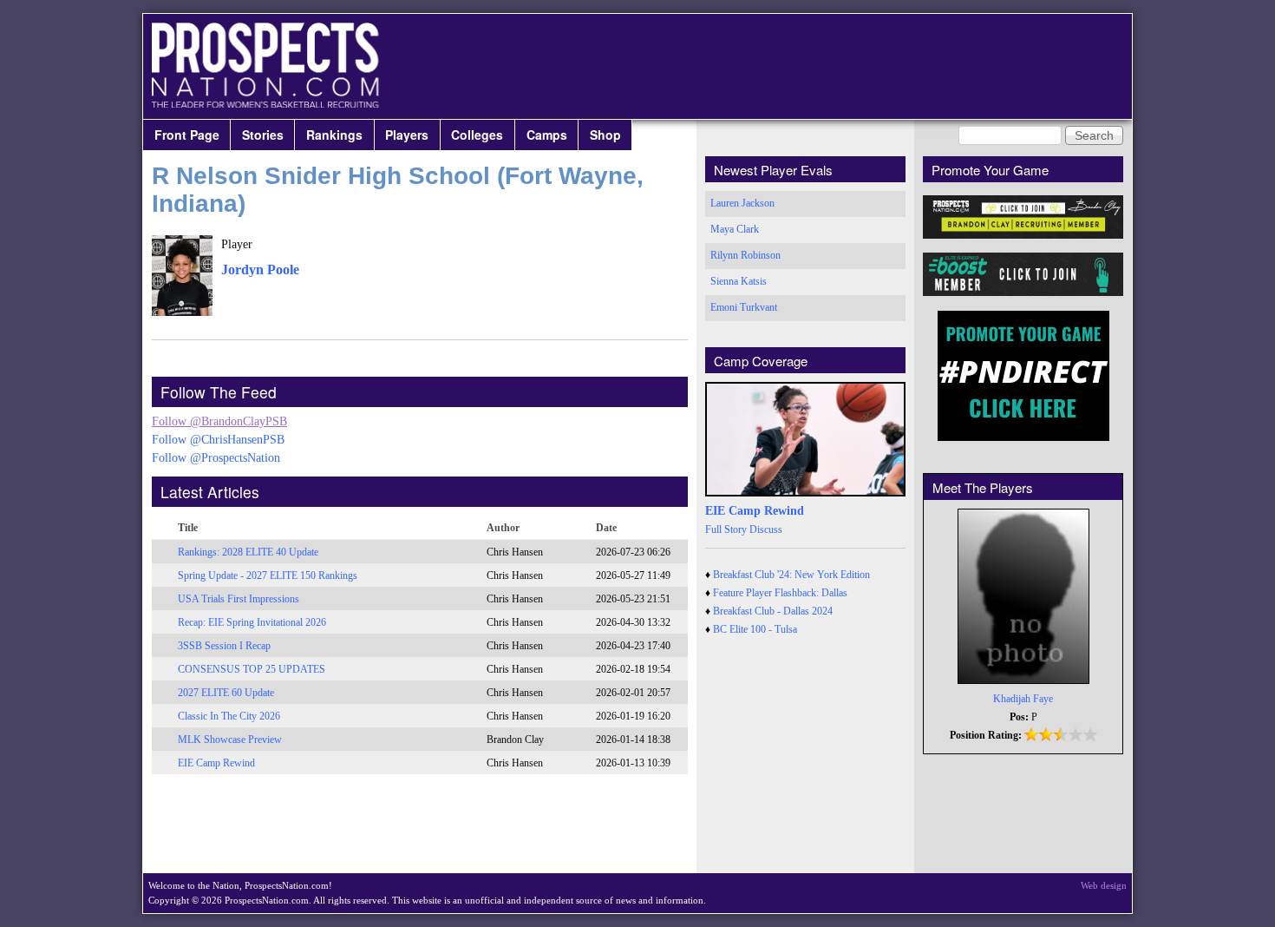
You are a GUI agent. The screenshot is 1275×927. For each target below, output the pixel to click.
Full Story (726, 529)
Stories (263, 134)
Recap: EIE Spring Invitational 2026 (252, 622)
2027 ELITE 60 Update (226, 693)
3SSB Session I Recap (224, 646)
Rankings (334, 134)
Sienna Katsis (738, 281)
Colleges (477, 134)
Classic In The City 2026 (229, 716)
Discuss (765, 529)
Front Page (186, 134)
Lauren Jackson (742, 203)
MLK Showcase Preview (230, 739)
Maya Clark (734, 229)
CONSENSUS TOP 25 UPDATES (251, 669)
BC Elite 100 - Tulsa (755, 629)
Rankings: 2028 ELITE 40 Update (248, 552)
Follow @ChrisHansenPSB (218, 439)
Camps (546, 134)
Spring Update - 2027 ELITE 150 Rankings (267, 575)
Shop (605, 134)
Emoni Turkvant (743, 307)
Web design (1104, 885)
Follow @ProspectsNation (216, 457)
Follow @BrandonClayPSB (219, 421)
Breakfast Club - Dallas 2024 (773, 611)
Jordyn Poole (260, 269)
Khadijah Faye (1023, 699)
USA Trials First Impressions (238, 599)
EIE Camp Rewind (216, 763)
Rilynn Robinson (745, 255)
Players (406, 134)
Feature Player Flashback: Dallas (780, 593)
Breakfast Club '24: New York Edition (791, 575)
